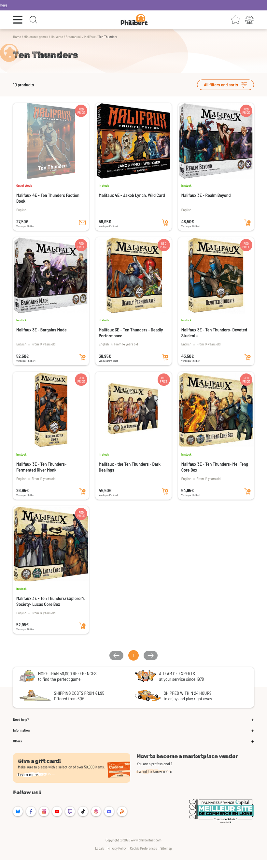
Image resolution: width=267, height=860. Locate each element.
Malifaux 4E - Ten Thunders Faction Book (47, 198)
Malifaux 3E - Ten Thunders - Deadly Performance (131, 332)
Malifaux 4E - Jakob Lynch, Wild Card (132, 195)
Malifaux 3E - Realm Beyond (206, 195)
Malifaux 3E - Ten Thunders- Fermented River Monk (41, 467)
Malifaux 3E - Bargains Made (41, 329)
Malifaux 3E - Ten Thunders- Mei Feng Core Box (214, 467)
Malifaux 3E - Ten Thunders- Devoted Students (214, 332)
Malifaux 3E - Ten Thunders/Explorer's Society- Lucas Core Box (50, 601)
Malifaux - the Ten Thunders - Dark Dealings (130, 467)
